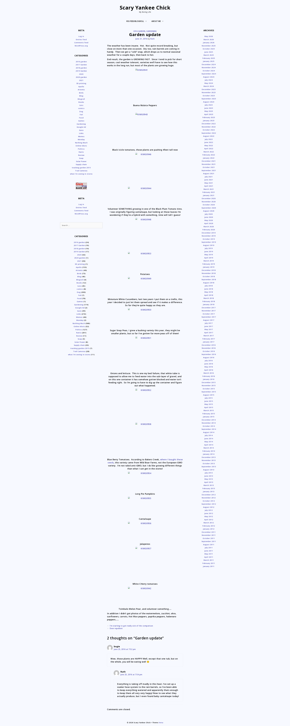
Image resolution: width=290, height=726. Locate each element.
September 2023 (209, 98)
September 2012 (209, 504)
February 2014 (208, 451)
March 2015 (209, 410)
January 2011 (208, 566)
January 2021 (208, 195)
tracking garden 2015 (81, 167)
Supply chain (81, 164)
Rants (81, 152)
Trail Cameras (81, 170)
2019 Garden (81, 71)
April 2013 (208, 482)
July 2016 (209, 360)
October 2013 (209, 463)
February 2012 (208, 526)
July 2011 (209, 547)
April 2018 (208, 295)
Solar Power (81, 161)
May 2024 (208, 83)
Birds (81, 93)
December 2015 (209, 382)
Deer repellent (116, 628)
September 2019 (209, 242)
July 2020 (209, 214)
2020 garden (81, 77)
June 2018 (208, 289)
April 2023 (208, 114)
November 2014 (209, 423)
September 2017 (209, 317)
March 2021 (209, 189)
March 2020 (209, 226)
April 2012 (208, 519)
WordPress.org (81, 46)
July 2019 (209, 248)
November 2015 (209, 385)
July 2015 (209, 398)
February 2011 (208, 563)
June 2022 (208, 142)
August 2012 (208, 507)
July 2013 (209, 473)
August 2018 (208, 282)
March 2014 (209, 448)
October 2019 (209, 239)
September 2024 (209, 74)
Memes (81, 136)
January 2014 (208, 454)
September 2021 (209, 170)
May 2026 (208, 36)
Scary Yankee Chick (145, 7)
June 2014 (208, 438)
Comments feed (81, 42)
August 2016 (208, 357)
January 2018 (208, 304)
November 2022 (209, 127)
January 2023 (208, 120)
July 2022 (209, 139)
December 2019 (209, 233)
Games (81, 121)
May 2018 (208, 292)
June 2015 (208, 401)
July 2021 (209, 176)
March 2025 (209, 55)
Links (81, 133)
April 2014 (208, 445)
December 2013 (209, 457)
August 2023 (208, 102)
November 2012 (209, 498)
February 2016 (208, 376)
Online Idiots (81, 146)
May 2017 (208, 329)
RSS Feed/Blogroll (135, 21)
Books (81, 102)
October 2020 (209, 204)
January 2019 (208, 267)
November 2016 (209, 348)
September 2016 (209, 354)
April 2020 (208, 223)
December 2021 (209, 161)
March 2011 (209, 560)
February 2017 (208, 339)
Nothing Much (81, 142)
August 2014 (208, 432)
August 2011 (208, 544)
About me (156, 21)
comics (81, 108)
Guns (81, 130)
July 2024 (209, 80)
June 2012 (208, 513)
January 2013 (208, 491)
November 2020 (209, 201)
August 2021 (208, 173)
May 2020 (208, 220)
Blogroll (81, 99)
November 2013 (209, 460)
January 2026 (208, 42)
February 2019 (208, 264)
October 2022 (209, 130)
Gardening (151, 31)
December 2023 (209, 89)
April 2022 (208, 148)
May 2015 (208, 404)
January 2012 (208, 529)
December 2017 (209, 307)
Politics (81, 149)
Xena (161, 722)
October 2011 (209, 538)
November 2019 (209, 236)
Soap (81, 158)
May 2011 (208, 554)
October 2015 (209, 388)
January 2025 (208, 61)
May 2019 (208, 254)
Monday (81, 139)
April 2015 (208, 407)
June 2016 (208, 364)
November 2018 (209, 273)
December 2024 (209, 64)
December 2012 (209, 494)
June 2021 (208, 180)
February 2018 (208, 301)
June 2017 (208, 326)
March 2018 (209, 298)
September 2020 (209, 208)
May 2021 (208, 183)
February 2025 (208, 58)
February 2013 (208, 488)
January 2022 (208, 158)
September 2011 (209, 541)
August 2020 (208, 211)
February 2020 (208, 229)
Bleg (81, 96)
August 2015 (208, 395)
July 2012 (209, 510)
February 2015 (208, 413)
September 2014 (209, 429)
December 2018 (209, 270)
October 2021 (209, 167)
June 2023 (208, 108)
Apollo (81, 86)
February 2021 (208, 192)
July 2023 (209, 105)
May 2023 (208, 111)
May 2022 (208, 145)
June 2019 (208, 251)
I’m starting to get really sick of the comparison (131, 626)
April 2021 (208, 186)
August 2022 (208, 136)
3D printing (81, 83)
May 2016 (208, 367)
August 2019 (208, 245)
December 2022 (209, 123)
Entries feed (81, 39)
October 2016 (209, 351)
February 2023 (208, 117)
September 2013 (209, 466)
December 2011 (209, 532)
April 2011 (208, 557)
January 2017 (208, 342)
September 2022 (209, 133)
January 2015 (208, 416)
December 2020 (209, 198)
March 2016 (209, 373)
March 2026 (209, 39)
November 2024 (209, 67)
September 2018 (209, 279)
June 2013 (208, 476)
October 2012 (209, 501)
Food (81, 118)
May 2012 (208, 516)
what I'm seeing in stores (81, 174)
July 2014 (209, 435)
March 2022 (209, 152)
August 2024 (208, 77)
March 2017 (209, 335)
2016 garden (139, 31)
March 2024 (209, 86)
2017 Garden (81, 64)
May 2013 (208, 479)
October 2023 (209, 95)
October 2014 (209, 426)
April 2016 (208, 370)
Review (81, 155)
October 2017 (209, 314)
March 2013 (209, 485)
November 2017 (209, 310)
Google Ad (81, 127)
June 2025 (208, 52)
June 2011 (208, 551)
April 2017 (208, 332)
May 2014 (208, 441)
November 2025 (209, 46)
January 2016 (208, 379)
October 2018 (209, 276)
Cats (81, 105)
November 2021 (209, 164)
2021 (81, 80)
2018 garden (81, 68)
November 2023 (209, 92)
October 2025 (209, 49)
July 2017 (209, 323)
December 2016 (209, 345)
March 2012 (209, 522)
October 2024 (209, 70)
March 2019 (209, 261)
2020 (81, 74)
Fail (81, 114)
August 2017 (208, 320)
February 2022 (208, 155)
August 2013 (208, 470)
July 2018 (209, 286)
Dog (81, 111)
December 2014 (209, 420)
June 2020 (208, 217)
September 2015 (209, 392)
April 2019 (208, 258)
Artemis (81, 89)
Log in (81, 36)
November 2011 (209, 535)
